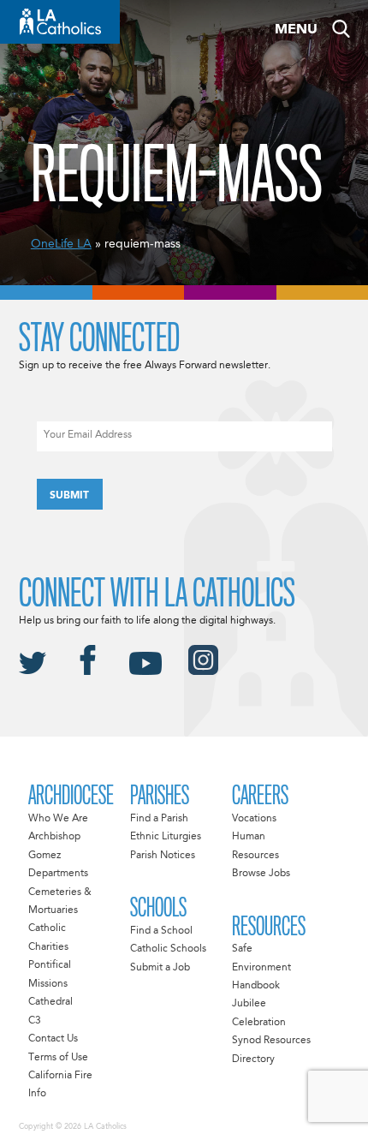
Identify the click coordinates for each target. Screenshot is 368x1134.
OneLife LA (61, 244)
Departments (58, 873)
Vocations (254, 819)
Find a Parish (159, 819)
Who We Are (58, 819)
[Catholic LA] (60, 22)
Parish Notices (162, 855)
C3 (34, 1021)
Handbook (256, 986)
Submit (69, 496)
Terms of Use (58, 1058)
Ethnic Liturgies (165, 837)
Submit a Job (160, 968)
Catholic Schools (168, 949)
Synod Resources (271, 1041)
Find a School (161, 931)
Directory (253, 1059)
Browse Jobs (261, 873)
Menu (296, 30)
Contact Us (53, 1039)
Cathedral (50, 1002)
